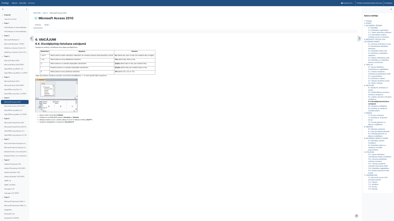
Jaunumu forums (10, 19)
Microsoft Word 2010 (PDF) (14, 65)
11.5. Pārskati (372, 189)
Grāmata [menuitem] (38, 25)
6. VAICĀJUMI (369, 85)
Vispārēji (7, 15)
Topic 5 (6, 98)
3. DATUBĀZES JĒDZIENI (373, 25)
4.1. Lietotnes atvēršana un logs (379, 44)
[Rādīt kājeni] (356, 216)
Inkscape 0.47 (9, 189)
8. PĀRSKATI (368, 127)
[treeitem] (15, 17)
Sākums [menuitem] (15, 3)
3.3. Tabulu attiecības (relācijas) (379, 32)
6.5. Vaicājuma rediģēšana (377, 106)
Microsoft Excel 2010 (11, 81)
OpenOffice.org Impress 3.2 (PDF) (16, 135)
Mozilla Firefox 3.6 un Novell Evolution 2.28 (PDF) (16, 156)
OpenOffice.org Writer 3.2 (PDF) (15, 73)
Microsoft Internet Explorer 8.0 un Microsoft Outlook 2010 (16, 143)
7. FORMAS (368, 113)
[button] (347, 3)
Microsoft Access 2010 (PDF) (14, 106)
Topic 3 (6, 56)
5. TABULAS (368, 65)
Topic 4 (6, 77)
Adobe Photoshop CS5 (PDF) (14, 168)
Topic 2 (6, 36)
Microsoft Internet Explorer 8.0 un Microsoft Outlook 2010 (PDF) (16, 147)
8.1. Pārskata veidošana (376, 129)
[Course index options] (26, 9)
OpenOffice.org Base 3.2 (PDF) (15, 114)
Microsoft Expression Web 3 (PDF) (16, 205)
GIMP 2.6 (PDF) (9, 185)
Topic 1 (6, 23)
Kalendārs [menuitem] (22, 3)
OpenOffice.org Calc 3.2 (13, 89)
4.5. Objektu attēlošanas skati (378, 58)
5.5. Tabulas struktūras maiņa (378, 81)
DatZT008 (36, 13)
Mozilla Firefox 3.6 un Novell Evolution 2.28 (16, 152)
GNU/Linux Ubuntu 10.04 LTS (14, 48)
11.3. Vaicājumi (373, 184)
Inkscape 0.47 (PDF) (11, 193)
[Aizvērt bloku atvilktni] (391, 9)
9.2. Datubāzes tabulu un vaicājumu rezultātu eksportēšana (377, 147)
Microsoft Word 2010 (11, 60)
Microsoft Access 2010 (12, 102)
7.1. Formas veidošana (376, 115)
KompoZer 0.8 (9, 214)
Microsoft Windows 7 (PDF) (14, 44)
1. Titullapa (368, 21)
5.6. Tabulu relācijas (375, 83)
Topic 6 (6, 119)
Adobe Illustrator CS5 (12, 172)
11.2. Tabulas (372, 182)
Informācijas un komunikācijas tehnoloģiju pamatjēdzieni (16, 27)
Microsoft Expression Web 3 (14, 201)
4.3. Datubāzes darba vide (377, 51)
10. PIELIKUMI (369, 152)
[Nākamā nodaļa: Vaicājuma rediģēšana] (359, 38)
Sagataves (8, 210)
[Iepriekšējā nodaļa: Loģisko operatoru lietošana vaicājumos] (31, 38)
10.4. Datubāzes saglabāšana (378, 168)
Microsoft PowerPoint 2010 (14, 123)
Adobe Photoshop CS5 (12, 164)
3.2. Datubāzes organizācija (378, 30)
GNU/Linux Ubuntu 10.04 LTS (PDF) (16, 52)
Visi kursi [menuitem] (31, 3)
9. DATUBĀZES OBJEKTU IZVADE (376, 138)
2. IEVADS (367, 23)
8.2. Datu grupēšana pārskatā (378, 131)
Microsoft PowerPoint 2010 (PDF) (16, 127)
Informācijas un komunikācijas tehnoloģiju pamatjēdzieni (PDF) (16, 31)
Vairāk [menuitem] (46, 25)
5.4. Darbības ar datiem (376, 78)
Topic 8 (6, 160)
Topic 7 (6, 139)
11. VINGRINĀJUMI (370, 175)
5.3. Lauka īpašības (375, 76)
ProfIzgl (5, 3)
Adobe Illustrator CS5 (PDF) (14, 177)
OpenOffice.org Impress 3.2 (14, 131)
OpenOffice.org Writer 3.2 (13, 69)
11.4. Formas (372, 187)
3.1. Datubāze (373, 28)
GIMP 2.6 (7, 181)
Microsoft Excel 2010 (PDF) (14, 85)
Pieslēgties (388, 3)
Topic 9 (6, 197)
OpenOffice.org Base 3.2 (13, 110)
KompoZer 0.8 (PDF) (11, 218)
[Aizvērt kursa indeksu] (3, 9)
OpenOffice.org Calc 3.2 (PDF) (15, 94)
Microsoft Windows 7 (12, 40)
